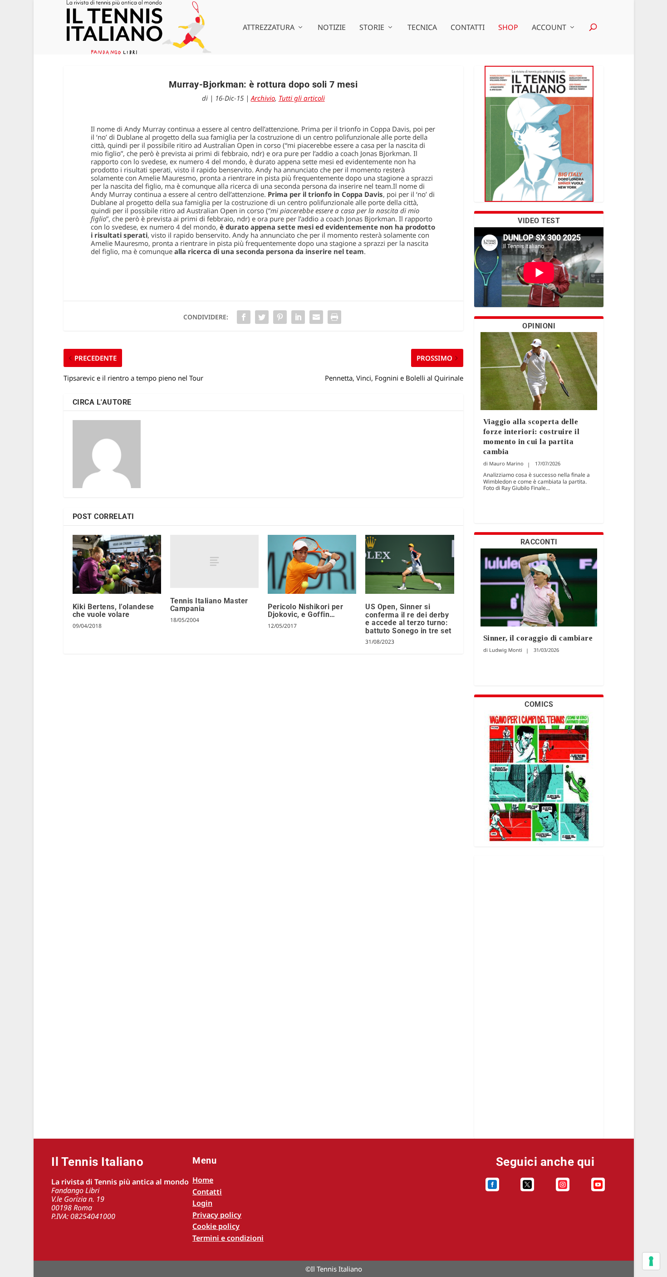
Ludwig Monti (505, 649)
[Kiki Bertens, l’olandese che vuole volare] (117, 564)
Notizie (332, 28)
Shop (508, 28)
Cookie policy (216, 1226)
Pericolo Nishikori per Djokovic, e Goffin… (305, 610)
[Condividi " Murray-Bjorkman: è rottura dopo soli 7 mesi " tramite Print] (334, 317)
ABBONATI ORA (538, 139)
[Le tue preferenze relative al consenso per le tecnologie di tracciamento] (651, 1261)
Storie (371, 28)
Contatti (468, 28)
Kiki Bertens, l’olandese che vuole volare (113, 610)
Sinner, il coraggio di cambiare (538, 638)
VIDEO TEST (539, 220)
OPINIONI (538, 326)
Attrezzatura (268, 28)
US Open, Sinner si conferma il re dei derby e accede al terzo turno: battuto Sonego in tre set (408, 618)
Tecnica (422, 28)
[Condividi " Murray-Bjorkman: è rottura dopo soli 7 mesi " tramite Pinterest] (280, 317)
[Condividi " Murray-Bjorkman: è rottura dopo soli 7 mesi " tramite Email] (316, 317)
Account (549, 28)
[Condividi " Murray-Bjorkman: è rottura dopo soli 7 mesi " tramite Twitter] (262, 317)
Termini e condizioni (228, 1238)
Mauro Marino (506, 463)
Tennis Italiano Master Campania (209, 605)
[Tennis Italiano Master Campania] (214, 561)
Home (202, 1180)
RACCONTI (539, 542)
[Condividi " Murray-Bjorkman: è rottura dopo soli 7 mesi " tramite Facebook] (244, 317)
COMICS (539, 704)
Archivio (263, 98)
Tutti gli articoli (302, 98)
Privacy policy (216, 1215)
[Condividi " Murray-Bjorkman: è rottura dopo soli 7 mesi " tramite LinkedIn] (298, 317)
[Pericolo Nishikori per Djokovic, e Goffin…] (312, 564)
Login (202, 1203)
